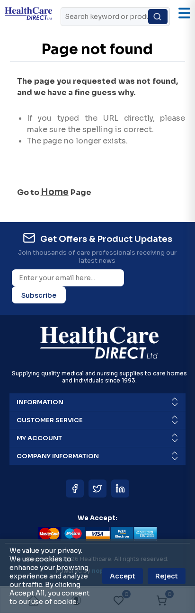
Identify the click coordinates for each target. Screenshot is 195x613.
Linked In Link (120, 489)
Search (158, 16)
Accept (122, 576)
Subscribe (38, 295)
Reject (166, 576)
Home (55, 192)
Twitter (97, 489)
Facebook (75, 489)
